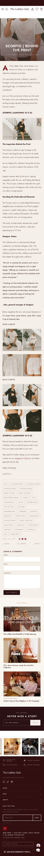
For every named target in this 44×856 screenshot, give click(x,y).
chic (33, 497)
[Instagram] (4, 782)
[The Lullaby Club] (19, 9)
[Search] (7, 9)
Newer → (37, 544)
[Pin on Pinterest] (25, 539)
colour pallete (9, 502)
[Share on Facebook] (22, 539)
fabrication (8, 516)
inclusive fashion (10, 520)
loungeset (7, 529)
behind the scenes (25, 493)
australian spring (10, 488)
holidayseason (34, 516)
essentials (34, 511)
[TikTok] (8, 782)
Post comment (11, 592)
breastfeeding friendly (11, 497)
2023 (5, 484)
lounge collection (26, 520)
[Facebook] (12, 782)
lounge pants (8, 525)
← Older (6, 544)
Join (37, 818)
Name (6, 555)
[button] (38, 850)
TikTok (26, 458)
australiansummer (26, 488)
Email (6, 564)
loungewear (19, 529)
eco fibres (21, 507)
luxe (5, 534)
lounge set (21, 525)
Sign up (35, 722)
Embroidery (22, 511)
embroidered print (9, 511)
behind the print (9, 493)
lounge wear (33, 525)
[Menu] (2, 9)
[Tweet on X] (19, 539)
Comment (7, 573)
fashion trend (20, 516)
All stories (21, 544)
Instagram (18, 458)
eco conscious (9, 507)
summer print (15, 534)
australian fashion (33, 484)
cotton (20, 502)
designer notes (32, 502)
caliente (26, 497)
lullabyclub (31, 529)
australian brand (17, 484)
